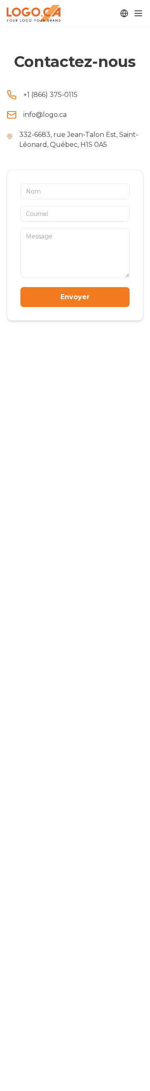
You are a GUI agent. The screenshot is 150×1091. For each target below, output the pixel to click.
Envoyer (75, 297)
